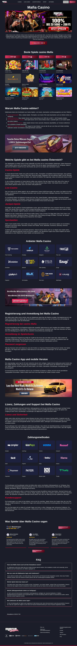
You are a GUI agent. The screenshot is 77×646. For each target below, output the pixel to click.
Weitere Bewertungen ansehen (37, 551)
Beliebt (12, 56)
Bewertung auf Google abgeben (63, 528)
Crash (46, 56)
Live (29, 56)
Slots (63, 56)
